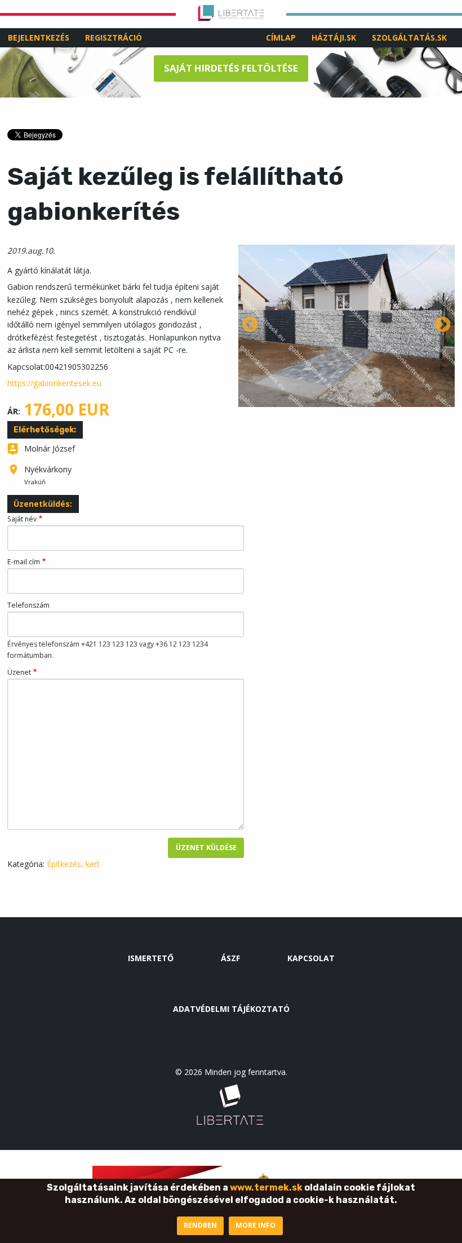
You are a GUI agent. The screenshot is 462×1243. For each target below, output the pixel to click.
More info (256, 1225)
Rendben (200, 1225)
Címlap (281, 37)
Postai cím (13, 475)
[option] (346, 326)
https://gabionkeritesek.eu (54, 383)
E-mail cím (23, 562)
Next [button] (443, 325)
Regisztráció (113, 37)
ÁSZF (230, 958)
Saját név (22, 519)
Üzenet (19, 672)
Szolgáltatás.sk (409, 37)
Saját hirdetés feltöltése (231, 67)
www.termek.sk (266, 1187)
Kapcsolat (311, 958)
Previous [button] (250, 325)
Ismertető (151, 958)
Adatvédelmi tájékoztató (231, 1008)
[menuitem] (281, 37)
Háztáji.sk (334, 37)
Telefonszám (28, 605)
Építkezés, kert (73, 864)
